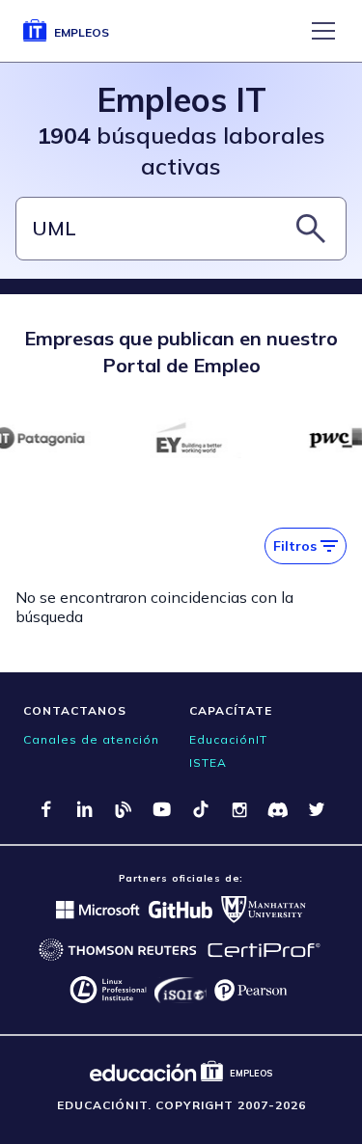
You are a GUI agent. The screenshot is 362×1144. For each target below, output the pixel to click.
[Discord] (278, 809)
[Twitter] (316, 809)
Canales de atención (91, 739)
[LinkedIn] (85, 809)
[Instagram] (239, 809)
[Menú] (323, 30)
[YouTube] (162, 809)
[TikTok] (200, 809)
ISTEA (208, 762)
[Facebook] (46, 809)
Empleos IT (181, 100)
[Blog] (123, 809)
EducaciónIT (228, 739)
